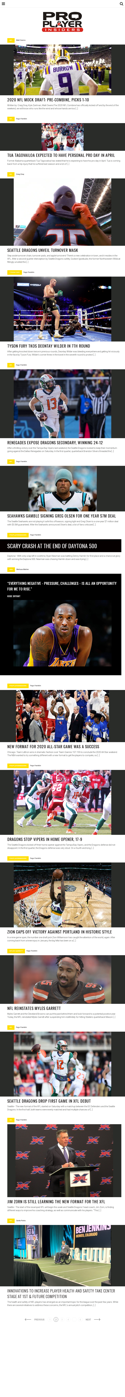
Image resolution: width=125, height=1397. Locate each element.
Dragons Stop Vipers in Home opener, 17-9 (44, 839)
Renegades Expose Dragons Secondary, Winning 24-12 (55, 442)
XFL (10, 174)
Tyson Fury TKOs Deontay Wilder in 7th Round (48, 346)
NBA (11, 570)
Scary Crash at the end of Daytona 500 (52, 546)
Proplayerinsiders (18, 535)
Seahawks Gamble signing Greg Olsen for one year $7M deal (61, 516)
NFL (10, 40)
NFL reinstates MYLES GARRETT (34, 1008)
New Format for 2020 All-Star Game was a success (53, 746)
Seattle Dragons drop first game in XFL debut (49, 1101)
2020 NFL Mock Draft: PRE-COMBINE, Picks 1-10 (48, 100)
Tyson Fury (14, 272)
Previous (39, 1319)
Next (88, 1319)
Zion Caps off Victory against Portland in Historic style (59, 932)
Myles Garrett (16, 951)
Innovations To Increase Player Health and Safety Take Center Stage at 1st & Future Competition (61, 1293)
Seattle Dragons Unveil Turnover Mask (42, 250)
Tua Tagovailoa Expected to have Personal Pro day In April (61, 155)
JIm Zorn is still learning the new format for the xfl (56, 1201)
